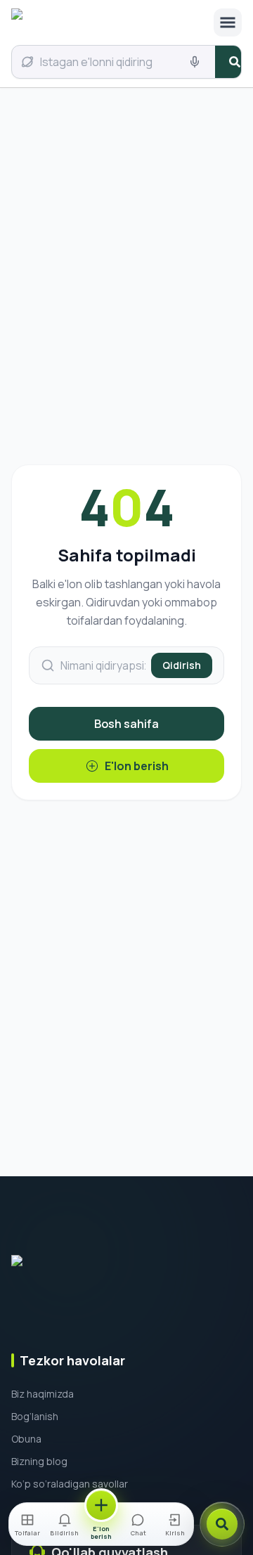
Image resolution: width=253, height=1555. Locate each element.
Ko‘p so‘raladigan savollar (69, 1483)
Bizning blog (39, 1461)
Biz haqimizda (42, 1393)
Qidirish (181, 665)
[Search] (222, 1524)
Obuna (26, 1438)
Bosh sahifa (126, 723)
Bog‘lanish (34, 1416)
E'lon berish (137, 766)
